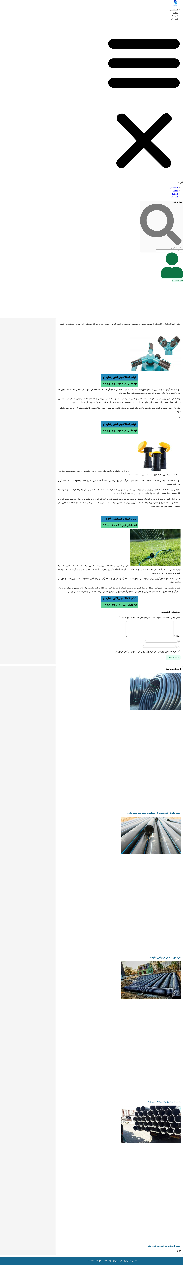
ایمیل (178, 646)
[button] (144, 103)
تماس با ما (174, 19)
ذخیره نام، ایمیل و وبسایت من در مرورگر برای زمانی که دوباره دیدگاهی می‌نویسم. (146, 651)
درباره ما (175, 16)
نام (179, 641)
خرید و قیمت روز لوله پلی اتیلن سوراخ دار (164, 1102)
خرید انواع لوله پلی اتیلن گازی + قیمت (165, 957)
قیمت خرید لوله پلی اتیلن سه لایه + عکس (164, 1246)
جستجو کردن (178, 202)
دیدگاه (177, 636)
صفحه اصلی (173, 9)
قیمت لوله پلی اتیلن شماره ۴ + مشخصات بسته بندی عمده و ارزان (154, 813)
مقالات (175, 13)
